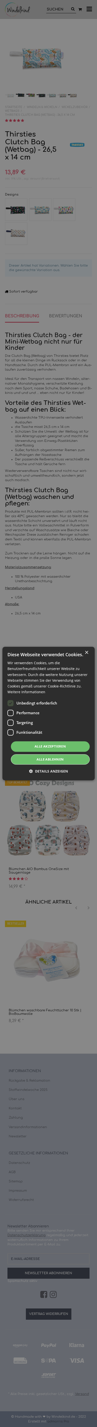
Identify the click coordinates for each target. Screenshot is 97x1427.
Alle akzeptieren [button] (50, 746)
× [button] (86, 652)
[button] (48, 771)
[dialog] (48, 713)
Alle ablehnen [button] (50, 759)
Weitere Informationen (26, 691)
